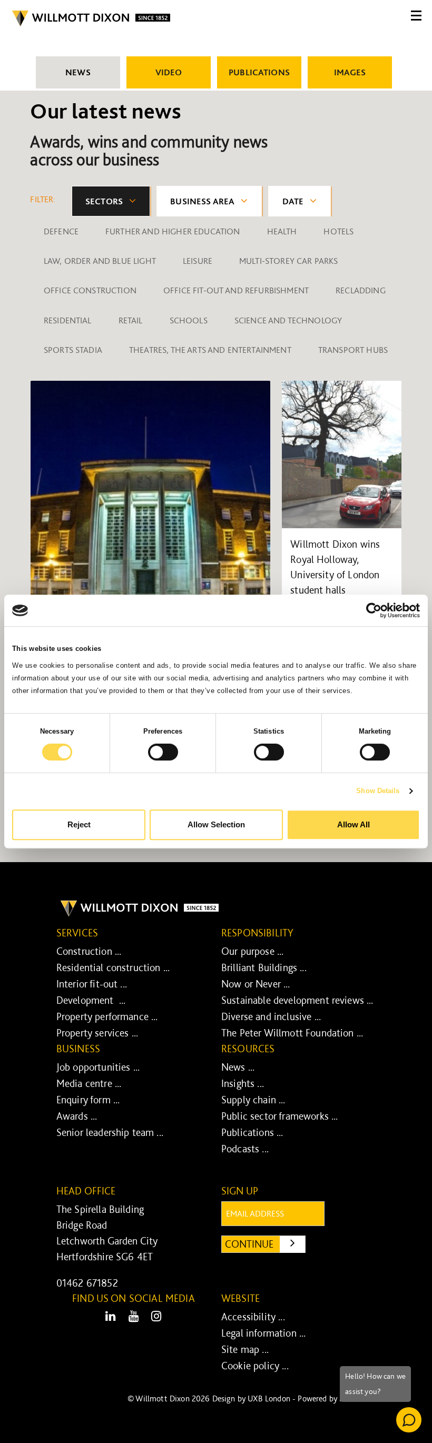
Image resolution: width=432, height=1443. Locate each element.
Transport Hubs (353, 349)
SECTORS (104, 201)
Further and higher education (172, 231)
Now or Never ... (255, 983)
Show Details (377, 791)
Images (350, 72)
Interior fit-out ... (91, 983)
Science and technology (288, 320)
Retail (131, 320)
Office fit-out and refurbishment (236, 290)
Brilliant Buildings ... (264, 967)
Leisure (197, 260)
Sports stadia (73, 349)
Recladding (361, 290)
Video (168, 72)
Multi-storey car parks (288, 260)
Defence (61, 231)
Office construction (90, 290)
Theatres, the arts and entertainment (210, 349)
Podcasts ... (245, 1148)
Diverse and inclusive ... (271, 1016)
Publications (259, 72)
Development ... (91, 1000)
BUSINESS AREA (202, 201)
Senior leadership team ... (109, 1132)
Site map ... (245, 1349)
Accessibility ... (253, 1316)
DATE (293, 201)
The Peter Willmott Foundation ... (292, 1032)
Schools (189, 320)
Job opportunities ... (98, 1067)
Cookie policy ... (255, 1365)
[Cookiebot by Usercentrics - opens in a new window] (374, 610)
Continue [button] (265, 1243)
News (78, 72)
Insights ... (242, 1083)
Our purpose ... (252, 951)
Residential (68, 320)
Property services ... (97, 1032)
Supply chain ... (253, 1099)
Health (282, 231)
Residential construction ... (113, 967)
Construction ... (89, 951)
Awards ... (76, 1116)
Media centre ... (89, 1083)
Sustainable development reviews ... (297, 1000)
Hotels (338, 231)
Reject (79, 824)
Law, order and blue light (100, 260)
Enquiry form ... (88, 1099)
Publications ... (252, 1132)
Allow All (353, 824)
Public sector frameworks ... (279, 1116)
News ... (237, 1067)
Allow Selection (216, 824)
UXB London (269, 1398)
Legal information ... (263, 1333)
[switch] (163, 752)
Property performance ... (107, 1016)
